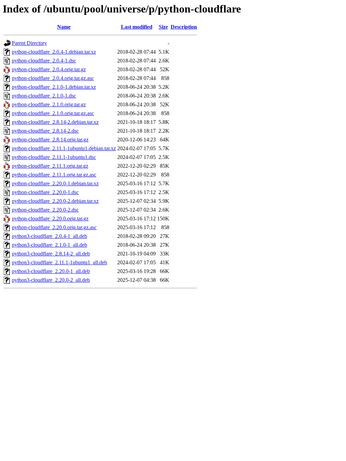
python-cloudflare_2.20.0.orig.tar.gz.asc (54, 227)
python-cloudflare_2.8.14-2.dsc (45, 131)
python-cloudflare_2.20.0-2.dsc (45, 210)
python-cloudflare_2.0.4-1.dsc (44, 60)
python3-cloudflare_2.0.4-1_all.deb (49, 236)
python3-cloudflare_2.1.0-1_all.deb (49, 245)
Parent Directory (29, 43)
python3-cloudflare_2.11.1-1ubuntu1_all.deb (59, 262)
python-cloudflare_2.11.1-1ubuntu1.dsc (54, 157)
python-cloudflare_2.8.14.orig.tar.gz (50, 139)
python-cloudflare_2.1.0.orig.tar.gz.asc (53, 113)
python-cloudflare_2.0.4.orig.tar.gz (49, 69)
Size (163, 27)
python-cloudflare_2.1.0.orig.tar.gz (49, 104)
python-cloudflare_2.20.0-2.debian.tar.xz (55, 201)
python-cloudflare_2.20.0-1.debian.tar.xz (55, 183)
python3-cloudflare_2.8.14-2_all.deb (51, 253)
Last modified (136, 27)
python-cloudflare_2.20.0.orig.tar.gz (50, 218)
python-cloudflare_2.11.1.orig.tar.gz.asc (54, 175)
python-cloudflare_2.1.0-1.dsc (44, 96)
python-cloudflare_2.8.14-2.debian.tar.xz (55, 122)
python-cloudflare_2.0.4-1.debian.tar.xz (54, 52)
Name (64, 27)
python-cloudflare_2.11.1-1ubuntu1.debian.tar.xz (64, 148)
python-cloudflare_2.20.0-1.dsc (45, 192)
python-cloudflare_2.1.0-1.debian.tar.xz (54, 87)
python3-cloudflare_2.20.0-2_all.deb (51, 280)
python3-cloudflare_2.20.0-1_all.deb (51, 271)
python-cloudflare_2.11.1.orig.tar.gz (50, 166)
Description (184, 27)
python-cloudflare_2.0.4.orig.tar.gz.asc (53, 78)
